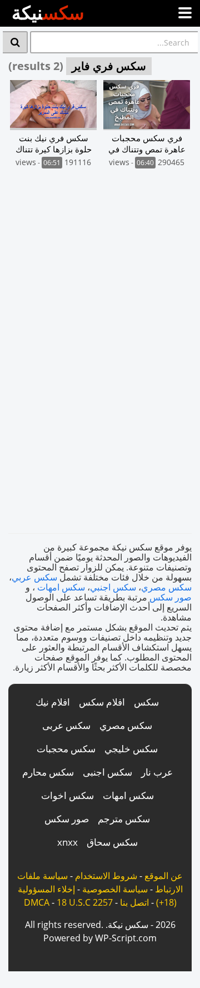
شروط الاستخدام (106, 876)
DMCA (36, 902)
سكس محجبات (66, 748)
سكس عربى (66, 725)
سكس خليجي (131, 748)
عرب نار (157, 772)
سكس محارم (48, 772)
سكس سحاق (112, 842)
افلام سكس (102, 702)
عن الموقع (163, 876)
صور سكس (170, 597)
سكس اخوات (67, 795)
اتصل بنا (134, 902)
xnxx (67, 842)
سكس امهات (61, 587)
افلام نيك (53, 702)
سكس (146, 702)
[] (15, 42)
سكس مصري (166, 587)
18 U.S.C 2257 (85, 902)
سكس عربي (34, 577)
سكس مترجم (124, 818)
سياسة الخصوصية (115, 889)
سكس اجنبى (107, 772)
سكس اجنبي (113, 587)
